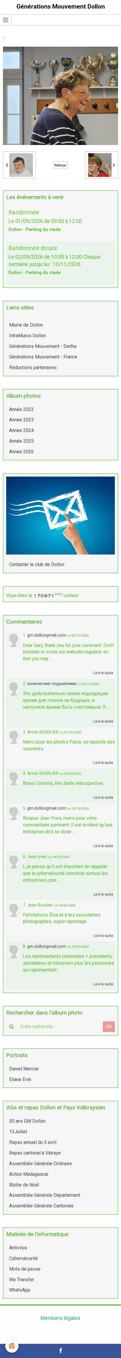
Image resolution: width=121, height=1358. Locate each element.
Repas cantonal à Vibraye (35, 1153)
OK (109, 1026)
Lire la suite (103, 672)
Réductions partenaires (33, 367)
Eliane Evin (20, 1079)
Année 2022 (21, 409)
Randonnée (24, 212)
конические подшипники (51, 683)
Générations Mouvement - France (43, 357)
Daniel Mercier (24, 1069)
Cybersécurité (23, 1258)
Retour (60, 165)
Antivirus (18, 1248)
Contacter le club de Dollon (36, 564)
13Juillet (18, 1131)
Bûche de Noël (24, 1185)
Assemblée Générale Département (44, 1195)
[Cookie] (12, 1346)
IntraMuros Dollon (27, 335)
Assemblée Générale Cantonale (41, 1206)
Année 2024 (21, 430)
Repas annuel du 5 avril (32, 1142)
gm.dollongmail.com (46, 635)
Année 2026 (21, 451)
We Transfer (21, 1279)
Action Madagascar (28, 1174)
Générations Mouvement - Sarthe (43, 346)
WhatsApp (19, 1290)
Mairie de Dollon (26, 325)
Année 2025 (21, 441)
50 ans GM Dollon (27, 1121)
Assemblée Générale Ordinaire (40, 1163)
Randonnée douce (33, 248)
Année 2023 (21, 420)
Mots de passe (25, 1269)
